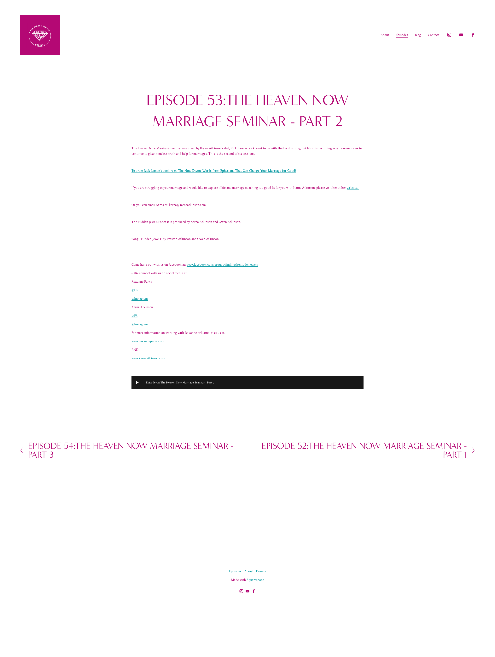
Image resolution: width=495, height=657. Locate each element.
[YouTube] (461, 34)
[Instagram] (449, 34)
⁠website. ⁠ (353, 188)
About (385, 35)
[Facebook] (472, 34)
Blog (418, 35)
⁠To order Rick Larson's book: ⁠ (213, 171)
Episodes (402, 35)
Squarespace (255, 580)
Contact (433, 35)
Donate (261, 571)
